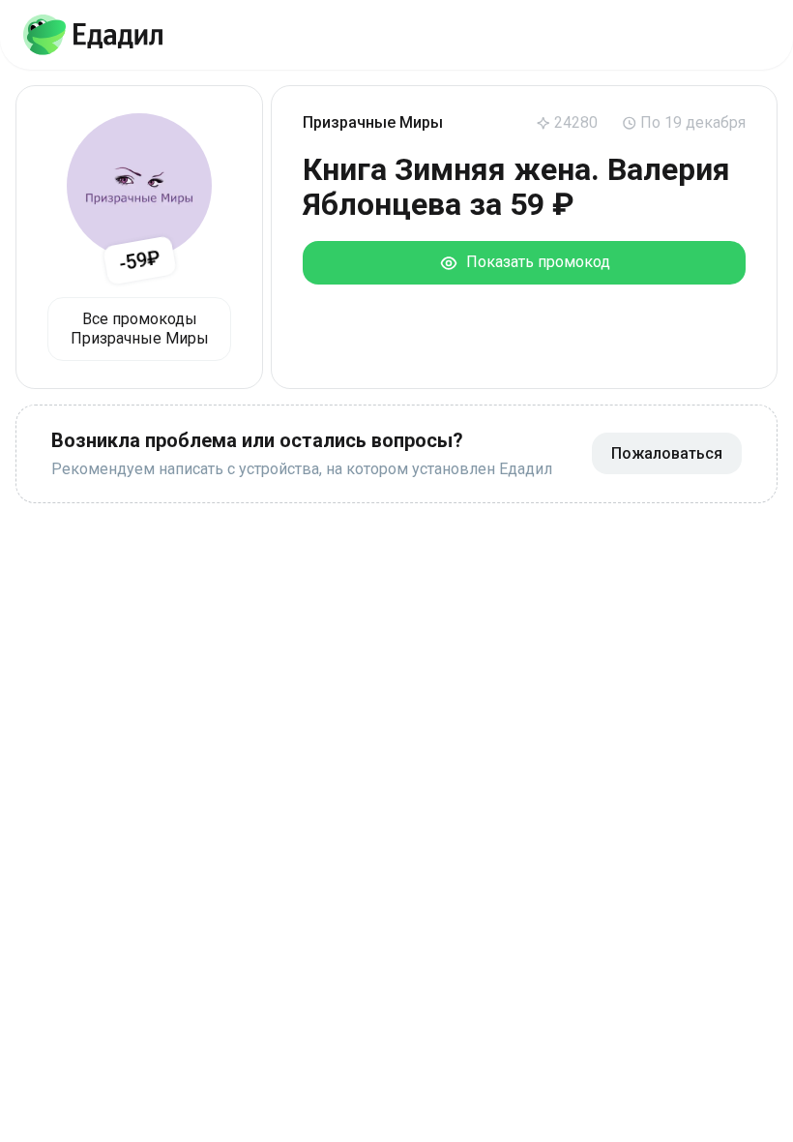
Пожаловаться (666, 453)
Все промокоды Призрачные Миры (140, 328)
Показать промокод (534, 262)
